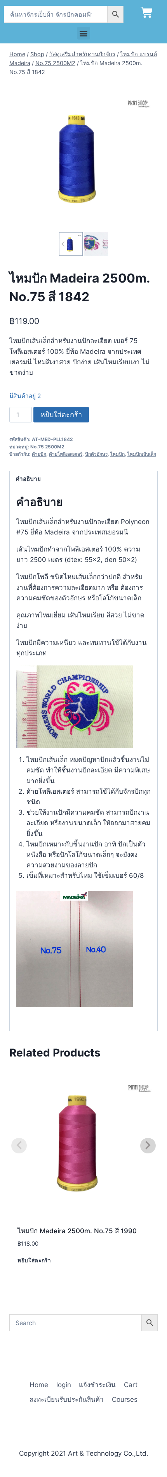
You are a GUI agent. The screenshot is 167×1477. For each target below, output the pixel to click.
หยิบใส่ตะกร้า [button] (34, 1260)
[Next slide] (103, 244)
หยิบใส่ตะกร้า (61, 414)
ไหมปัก (117, 454)
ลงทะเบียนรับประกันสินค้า (67, 1399)
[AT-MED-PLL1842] (83, 156)
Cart (130, 1385)
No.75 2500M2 (47, 447)
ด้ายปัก (39, 454)
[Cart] (146, 12)
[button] (83, 33)
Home (39, 1385)
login (63, 1385)
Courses (124, 1399)
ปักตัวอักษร (96, 454)
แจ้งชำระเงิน (97, 1385)
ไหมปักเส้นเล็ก (141, 454)
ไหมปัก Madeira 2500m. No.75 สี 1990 (77, 1231)
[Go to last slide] (63, 244)
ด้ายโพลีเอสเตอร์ (65, 454)
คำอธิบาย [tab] (28, 479)
